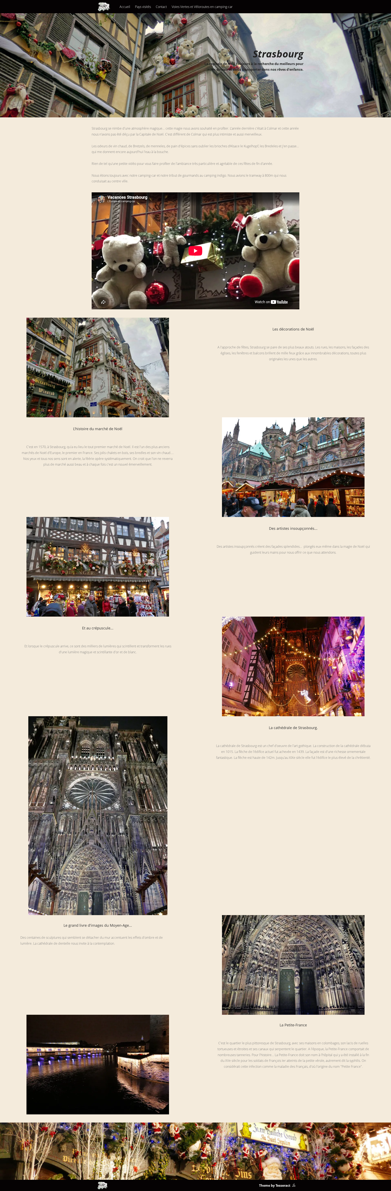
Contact (161, 6)
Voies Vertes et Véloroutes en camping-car (202, 6)
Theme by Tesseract (274, 1185)
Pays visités (143, 6)
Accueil (125, 6)
